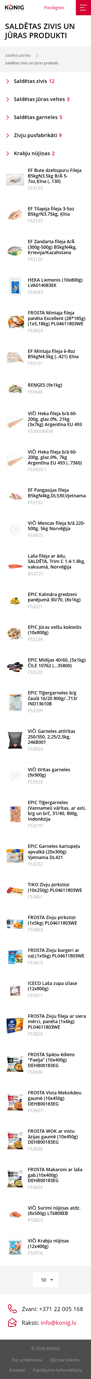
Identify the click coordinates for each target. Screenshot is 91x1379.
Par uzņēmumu (27, 1360)
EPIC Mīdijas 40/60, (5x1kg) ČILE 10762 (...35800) (57, 663)
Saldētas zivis (34, 81)
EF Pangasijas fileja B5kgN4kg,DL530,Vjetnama (57, 493)
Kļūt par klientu (64, 1360)
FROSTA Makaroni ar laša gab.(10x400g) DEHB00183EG (55, 1174)
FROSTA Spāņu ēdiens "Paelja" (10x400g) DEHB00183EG (51, 1059)
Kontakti (17, 1370)
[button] (45, 1279)
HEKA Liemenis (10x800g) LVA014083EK (55, 282)
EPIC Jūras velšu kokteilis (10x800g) (55, 630)
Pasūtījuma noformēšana (57, 1370)
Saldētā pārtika (18, 55)
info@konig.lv (58, 1322)
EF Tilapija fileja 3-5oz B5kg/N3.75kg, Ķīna (51, 211)
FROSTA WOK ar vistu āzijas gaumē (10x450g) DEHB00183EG (53, 1136)
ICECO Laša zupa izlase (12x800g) (52, 986)
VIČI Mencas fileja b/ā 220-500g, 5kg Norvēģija (56, 526)
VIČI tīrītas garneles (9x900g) (49, 772)
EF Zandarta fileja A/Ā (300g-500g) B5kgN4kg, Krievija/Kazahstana (52, 246)
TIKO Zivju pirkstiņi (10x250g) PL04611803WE (55, 887)
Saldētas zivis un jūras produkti (31, 63)
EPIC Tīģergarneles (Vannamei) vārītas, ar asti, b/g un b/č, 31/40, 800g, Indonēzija (57, 810)
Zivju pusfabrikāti (38, 135)
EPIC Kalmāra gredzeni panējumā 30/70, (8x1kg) (54, 597)
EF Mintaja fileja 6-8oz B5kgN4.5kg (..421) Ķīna (53, 354)
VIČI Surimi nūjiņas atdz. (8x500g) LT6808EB (54, 1210)
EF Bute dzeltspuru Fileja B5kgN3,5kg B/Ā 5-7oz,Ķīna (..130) (54, 175)
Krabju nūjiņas (34, 153)
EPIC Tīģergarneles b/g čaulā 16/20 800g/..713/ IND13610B (52, 698)
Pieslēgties (54, 7)
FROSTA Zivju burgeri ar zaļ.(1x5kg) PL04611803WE (56, 953)
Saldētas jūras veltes (42, 99)
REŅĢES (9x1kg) (45, 385)
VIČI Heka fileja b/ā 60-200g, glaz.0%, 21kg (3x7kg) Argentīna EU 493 (55, 418)
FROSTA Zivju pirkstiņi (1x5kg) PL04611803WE (52, 920)
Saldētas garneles (38, 117)
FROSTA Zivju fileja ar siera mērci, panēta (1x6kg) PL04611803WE (57, 1021)
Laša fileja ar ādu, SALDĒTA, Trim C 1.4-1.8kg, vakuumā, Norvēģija (56, 561)
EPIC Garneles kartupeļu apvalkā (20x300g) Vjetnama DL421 (54, 851)
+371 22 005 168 (61, 1309)
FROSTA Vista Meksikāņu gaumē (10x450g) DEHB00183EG (54, 1098)
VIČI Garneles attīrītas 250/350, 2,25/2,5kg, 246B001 (51, 736)
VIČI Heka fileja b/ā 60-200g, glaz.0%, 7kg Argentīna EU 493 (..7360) (55, 457)
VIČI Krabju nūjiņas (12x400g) (48, 1243)
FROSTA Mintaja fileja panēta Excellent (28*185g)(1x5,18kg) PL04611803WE (56, 318)
